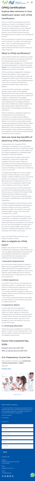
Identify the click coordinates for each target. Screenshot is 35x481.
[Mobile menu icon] (31, 2)
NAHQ (4, 67)
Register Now (17, 394)
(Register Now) (6, 368)
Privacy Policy (5, 417)
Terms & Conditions (7, 415)
